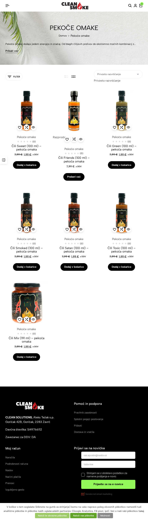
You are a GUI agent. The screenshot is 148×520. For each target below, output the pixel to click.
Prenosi (9, 483)
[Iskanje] (130, 5)
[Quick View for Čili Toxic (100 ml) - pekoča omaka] (128, 229)
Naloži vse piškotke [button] (83, 515)
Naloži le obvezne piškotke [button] (52, 515)
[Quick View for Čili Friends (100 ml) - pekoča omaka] (81, 139)
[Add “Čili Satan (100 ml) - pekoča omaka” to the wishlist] (67, 229)
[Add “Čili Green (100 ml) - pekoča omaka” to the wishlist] (114, 127)
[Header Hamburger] (7, 6)
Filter (16, 76)
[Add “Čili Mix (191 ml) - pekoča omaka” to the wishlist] (20, 319)
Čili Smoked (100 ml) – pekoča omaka (26, 249)
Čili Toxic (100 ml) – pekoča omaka (122, 249)
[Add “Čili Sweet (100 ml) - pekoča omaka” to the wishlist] (20, 127)
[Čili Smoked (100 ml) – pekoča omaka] (26, 213)
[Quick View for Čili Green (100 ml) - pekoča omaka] (128, 127)
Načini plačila (13, 476)
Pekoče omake (26, 137)
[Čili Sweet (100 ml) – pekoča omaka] (26, 111)
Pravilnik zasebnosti (85, 412)
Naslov (9, 470)
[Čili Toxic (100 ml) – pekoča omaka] (122, 213)
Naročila (10, 457)
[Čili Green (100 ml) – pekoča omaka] (122, 111)
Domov (63, 36)
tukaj (141, 511)
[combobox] (107, 80)
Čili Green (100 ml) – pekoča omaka (121, 147)
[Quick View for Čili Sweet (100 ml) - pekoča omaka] (33, 127)
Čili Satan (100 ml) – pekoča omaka (74, 249)
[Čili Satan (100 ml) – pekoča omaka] (74, 213)
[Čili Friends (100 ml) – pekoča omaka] (74, 111)
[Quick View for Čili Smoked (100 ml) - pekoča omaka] (33, 229)
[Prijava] (135, 5)
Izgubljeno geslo (14, 489)
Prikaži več (11, 51)
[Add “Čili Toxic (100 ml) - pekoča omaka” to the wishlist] (114, 229)
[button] (26, 127)
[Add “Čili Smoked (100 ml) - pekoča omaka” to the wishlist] (20, 229)
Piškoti (78, 425)
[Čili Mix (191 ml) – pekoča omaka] (26, 303)
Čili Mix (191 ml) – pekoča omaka (26, 339)
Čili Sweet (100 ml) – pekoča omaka (26, 147)
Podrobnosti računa (16, 463)
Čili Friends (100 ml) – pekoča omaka (74, 159)
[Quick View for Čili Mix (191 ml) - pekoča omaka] (33, 319)
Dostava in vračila (84, 432)
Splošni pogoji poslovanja (88, 419)
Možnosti (105, 515)
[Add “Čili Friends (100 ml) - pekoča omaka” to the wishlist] (67, 139)
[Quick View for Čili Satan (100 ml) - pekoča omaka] (81, 229)
